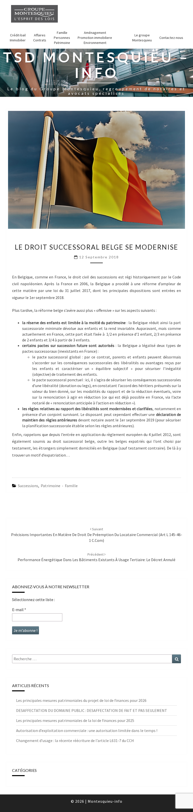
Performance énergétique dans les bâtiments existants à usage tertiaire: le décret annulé (96, 557)
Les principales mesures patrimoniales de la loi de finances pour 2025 (75, 720)
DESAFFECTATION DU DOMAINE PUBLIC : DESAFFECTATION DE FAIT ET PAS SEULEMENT (91, 710)
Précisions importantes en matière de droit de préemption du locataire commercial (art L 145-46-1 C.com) (96, 535)
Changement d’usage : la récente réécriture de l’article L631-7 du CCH (75, 740)
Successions (28, 485)
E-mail (19, 609)
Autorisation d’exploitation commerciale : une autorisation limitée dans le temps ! (86, 730)
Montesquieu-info (105, 801)
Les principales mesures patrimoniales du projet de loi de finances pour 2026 (81, 700)
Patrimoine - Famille (59, 485)
